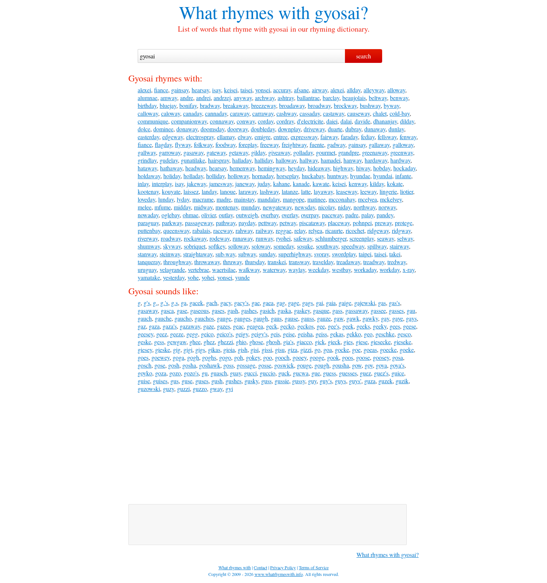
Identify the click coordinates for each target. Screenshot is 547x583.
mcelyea (367, 199)
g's (147, 303)
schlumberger (330, 238)
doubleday (263, 129)
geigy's (259, 334)
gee (321, 326)
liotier (406, 191)
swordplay (344, 254)
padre (351, 215)
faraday (349, 137)
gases (218, 310)
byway (391, 105)
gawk (352, 318)
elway (245, 137)
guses (201, 381)
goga (178, 357)
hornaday (263, 176)
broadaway (292, 105)
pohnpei (362, 223)
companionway (189, 121)
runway (264, 238)
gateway (216, 152)
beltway (378, 98)
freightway (294, 144)
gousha (340, 365)
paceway (332, 215)
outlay (226, 215)
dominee (163, 129)
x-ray (409, 269)
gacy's (241, 303)
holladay (193, 176)
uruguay (147, 269)
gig (176, 349)
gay (385, 318)
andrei (203, 98)
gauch (145, 318)
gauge (224, 318)
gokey (253, 357)
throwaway (207, 262)
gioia (229, 349)
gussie (282, 381)
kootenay (148, 191)
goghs (209, 357)
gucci (250, 373)
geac (238, 326)
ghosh (273, 342)
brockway (345, 105)
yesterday (174, 277)
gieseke (402, 342)
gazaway (190, 326)
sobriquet (194, 246)
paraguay (148, 223)
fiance (161, 90)
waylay (296, 269)
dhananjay (385, 121)
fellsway (387, 137)
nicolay (326, 207)
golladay (303, 152)
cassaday (310, 113)
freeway (269, 144)
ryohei (283, 238)
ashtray (286, 98)
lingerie (388, 191)
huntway (337, 176)
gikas (214, 349)
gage (293, 303)
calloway (148, 113)
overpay (310, 215)
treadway (373, 262)
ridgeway (378, 230)
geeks (363, 326)
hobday (381, 168)
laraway (248, 191)
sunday (267, 254)
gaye (397, 318)
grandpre (348, 152)
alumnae (147, 98)
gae (256, 303)
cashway (286, 113)
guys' (355, 381)
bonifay (188, 105)
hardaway (376, 160)
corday (266, 121)
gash (232, 310)
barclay (331, 98)
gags (307, 303)
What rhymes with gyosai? (387, 554)
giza (292, 349)
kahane (281, 184)
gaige (345, 303)
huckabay (313, 176)
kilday (377, 184)
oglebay (170, 215)
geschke (384, 334)
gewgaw (176, 342)
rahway (244, 230)
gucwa (300, 373)
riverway (148, 238)
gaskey (302, 310)
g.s (174, 303)
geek (348, 326)
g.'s (164, 303)
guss (266, 381)
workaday (365, 269)
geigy (242, 334)
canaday (192, 113)
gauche (163, 318)
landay (209, 191)
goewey (160, 357)
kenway (358, 184)
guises (160, 381)
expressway (304, 137)
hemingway (271, 168)
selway (405, 238)
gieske (162, 349)
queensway (176, 230)
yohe (193, 277)
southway (327, 246)
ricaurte (334, 230)
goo (267, 357)
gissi (267, 349)
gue (315, 373)
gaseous (199, 310)
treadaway (348, 262)
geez (161, 334)
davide (362, 121)
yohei (208, 277)
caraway (239, 113)
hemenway (242, 168)
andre (186, 98)
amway (168, 98)
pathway (226, 223)
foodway (225, 144)
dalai (346, 121)
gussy (298, 381)
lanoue (228, 191)
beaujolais (354, 98)
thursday (255, 262)
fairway (329, 137)
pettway (267, 223)
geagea (255, 326)
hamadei (330, 160)
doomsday (212, 129)
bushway (370, 105)
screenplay (361, 238)
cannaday (216, 113)
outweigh (247, 215)
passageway (199, 223)
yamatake (149, 277)
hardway (400, 160)
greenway (401, 152)
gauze (324, 318)
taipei (365, 254)
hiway (363, 168)
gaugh (260, 318)
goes (143, 357)
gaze (208, 326)
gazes (223, 326)
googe (317, 357)
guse (187, 381)
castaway (333, 113)
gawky (370, 318)
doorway (237, 129)
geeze (176, 334)
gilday (258, 152)
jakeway (196, 184)
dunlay (396, 129)
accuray (282, 90)
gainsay (180, 90)
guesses (348, 373)
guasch (219, 373)
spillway (377, 246)
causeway (358, 113)
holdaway (149, 176)
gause (291, 318)
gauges (242, 318)
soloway (261, 246)
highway (343, 168)
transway (299, 262)
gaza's (170, 326)
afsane (301, 90)
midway (203, 207)
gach (211, 303)
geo (368, 334)
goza (160, 373)
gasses (396, 310)
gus (174, 381)
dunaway (375, 129)
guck (284, 373)
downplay (289, 129)
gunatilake (193, 160)
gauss (307, 318)
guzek (385, 381)
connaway (222, 121)
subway (247, 254)
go (317, 349)
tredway (396, 262)
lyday (183, 199)
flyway (183, 144)
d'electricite (310, 121)
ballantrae (308, 98)
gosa (397, 357)
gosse (264, 365)
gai (319, 303)
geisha (305, 334)
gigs (200, 349)
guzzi (183, 389)
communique (153, 121)
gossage (246, 365)
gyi (229, 389)
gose (159, 365)
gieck (334, 342)
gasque (321, 310)
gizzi (305, 349)
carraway (263, 113)
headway (195, 168)
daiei (332, 121)
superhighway (294, 254)
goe (356, 349)
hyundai (382, 176)
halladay (242, 160)
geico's (225, 334)
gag (280, 303)
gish (242, 349)
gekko (353, 334)
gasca (167, 310)
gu (205, 373)
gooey (299, 357)
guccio (267, 373)
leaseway (346, 191)
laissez (191, 191)
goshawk (209, 365)
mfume (162, 207)
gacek (196, 303)
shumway (149, 246)
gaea (268, 303)
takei (394, 254)
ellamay (226, 137)
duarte (335, 129)
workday (390, 269)
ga (183, 303)
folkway (203, 144)
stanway (147, 254)
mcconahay (342, 199)
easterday (148, 137)
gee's (333, 326)
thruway (232, 262)
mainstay (244, 199)
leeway (368, 191)
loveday (146, 199)
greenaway (374, 152)
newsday (305, 207)
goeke (407, 349)
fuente (317, 144)
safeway (303, 238)
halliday (264, 160)
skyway (172, 246)
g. (155, 303)
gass (337, 310)
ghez (209, 342)
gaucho (183, 318)
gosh (173, 365)
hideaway (319, 168)
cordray (285, 121)
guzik (402, 381)
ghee (195, 342)
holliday (215, 176)
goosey (381, 357)
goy (369, 365)
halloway (286, 160)
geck (271, 326)
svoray (321, 254)
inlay (143, 184)
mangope (293, 199)
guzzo (200, 389)
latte (306, 191)
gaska (284, 310)
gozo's (191, 373)
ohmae (190, 215)
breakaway (235, 105)
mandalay (268, 199)
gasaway (193, 152)
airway (319, 90)
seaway (385, 238)
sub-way (225, 254)
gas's (394, 303)
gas (382, 303)
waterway (274, 269)
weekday (318, 269)
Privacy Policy (283, 567)
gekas (336, 334)
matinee (316, 199)
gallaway (379, 144)
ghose (256, 342)
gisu (280, 349)
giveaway (279, 152)
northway (364, 207)
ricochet (355, 230)
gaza (154, 326)
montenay (226, 207)
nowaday (148, 215)
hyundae (360, 176)
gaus (276, 318)
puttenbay (149, 230)
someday (284, 246)
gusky (251, 381)
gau (411, 310)
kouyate (171, 191)
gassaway (356, 310)
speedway (352, 246)
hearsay (200, 90)
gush (217, 381)
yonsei (262, 90)
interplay (162, 184)
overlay (290, 215)
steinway (170, 254)
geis (275, 334)
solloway (238, 246)
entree (281, 137)
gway (216, 389)
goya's (397, 365)
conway (246, 121)
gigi (187, 349)
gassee (378, 310)
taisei (246, 90)
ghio (241, 342)
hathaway (171, 168)
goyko (145, 373)
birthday (147, 105)
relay (300, 230)
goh (238, 357)
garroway (169, 152)
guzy (168, 389)
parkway (172, 223)
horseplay (287, 176)
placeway (339, 223)
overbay (270, 215)
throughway (177, 262)
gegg (192, 334)
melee (144, 207)
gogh (193, 357)
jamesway (220, 184)
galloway (403, 144)
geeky (380, 326)
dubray (353, 129)
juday (263, 184)
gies (348, 342)
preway (383, 223)
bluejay (168, 105)
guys (340, 381)
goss (228, 365)
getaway (238, 152)
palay (367, 215)
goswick (284, 365)
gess (159, 342)
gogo (225, 357)
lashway (269, 191)
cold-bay (400, 113)
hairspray (218, 160)
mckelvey (391, 199)
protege (403, 223)
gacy (225, 303)
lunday (166, 199)
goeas (370, 349)
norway (387, 207)
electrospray (200, 137)
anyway (243, 98)
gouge (304, 365)
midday (182, 207)
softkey (216, 246)
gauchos (204, 318)
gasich (267, 310)
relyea (315, 230)
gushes (233, 381)
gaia (331, 303)
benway (399, 98)
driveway (314, 129)
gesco (404, 334)
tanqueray (149, 262)
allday (354, 90)
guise (144, 381)
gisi (254, 349)
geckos (305, 326)
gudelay (169, 160)
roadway (171, 238)
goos (347, 357)
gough (321, 365)
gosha (189, 365)
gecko (287, 326)
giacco (304, 342)
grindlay (147, 160)
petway (287, 223)
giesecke (381, 342)
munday (250, 207)
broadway (319, 105)
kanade (301, 184)
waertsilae (224, 269)
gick (320, 342)
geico (207, 334)
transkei (277, 262)
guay (235, 373)
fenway (408, 137)
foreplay (248, 144)
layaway (323, 191)
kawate (321, 184)
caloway (170, 113)
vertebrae (198, 269)
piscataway (312, 223)
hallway (309, 160)
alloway (396, 90)
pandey (385, 215)
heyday (296, 168)
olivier (208, 215)
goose (363, 357)
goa (327, 349)
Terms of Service (314, 567)
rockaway (195, 238)
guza (369, 381)
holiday (171, 176)
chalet (380, 113)
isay (216, 90)
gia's (288, 342)
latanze (290, 191)
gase (182, 310)
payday (247, 223)
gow (357, 365)
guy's (326, 381)
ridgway (401, 230)
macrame (203, 199)
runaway (243, 238)
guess (329, 373)
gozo (175, 373)
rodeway (219, 238)
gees (395, 326)
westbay (341, 269)
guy (312, 381)
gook (333, 357)
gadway (336, 144)
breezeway (263, 105)
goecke (388, 349)
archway (265, 98)
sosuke (305, 246)
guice (397, 373)
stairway (399, 246)
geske (144, 342)
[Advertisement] (273, 448)
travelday (323, 262)
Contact (260, 567)
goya (381, 365)
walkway (249, 269)
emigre (263, 137)
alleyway (374, 90)
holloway (238, 176)
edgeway (172, 137)
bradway (210, 105)
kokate (395, 184)
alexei (144, 90)
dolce (144, 129)
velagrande (172, 269)
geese (409, 326)
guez (365, 373)
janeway (245, 184)
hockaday (404, 168)
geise (289, 334)
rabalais (201, 230)
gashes (249, 310)
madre (224, 199)
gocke (342, 349)
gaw (338, 318)
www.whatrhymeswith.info (279, 574)
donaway (187, 129)
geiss (321, 334)
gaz (142, 326)
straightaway (197, 254)
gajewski (364, 303)
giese (362, 342)
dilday (407, 121)
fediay (368, 137)
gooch (282, 357)
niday (344, 207)
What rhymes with (244, 12)
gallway (147, 152)
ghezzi (225, 342)
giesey (145, 349)
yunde (242, 277)
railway (264, 230)
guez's (381, 373)
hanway (352, 160)
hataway (147, 168)
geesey (145, 334)
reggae (283, 230)
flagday (163, 144)
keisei (230, 90)
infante (403, 176)
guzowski (149, 389)
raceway (223, 230)
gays (411, 318)
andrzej (222, 98)
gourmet (325, 152)
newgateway (277, 207)
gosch (144, 365)
